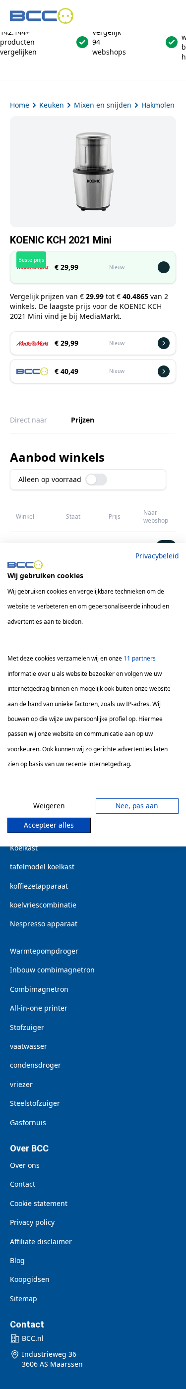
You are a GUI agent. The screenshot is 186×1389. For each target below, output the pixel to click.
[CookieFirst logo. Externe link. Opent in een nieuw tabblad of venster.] (25, 564)
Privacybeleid (157, 555)
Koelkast (24, 847)
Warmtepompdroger (44, 951)
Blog (17, 1260)
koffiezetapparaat (39, 886)
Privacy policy (32, 1222)
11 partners (140, 658)
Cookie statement (38, 1203)
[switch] (96, 479)
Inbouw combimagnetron (52, 969)
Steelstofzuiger (35, 1103)
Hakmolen (158, 105)
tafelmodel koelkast (42, 866)
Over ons (25, 1165)
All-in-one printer (38, 1008)
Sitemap (23, 1298)
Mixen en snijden (102, 105)
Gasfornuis (28, 1122)
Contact (22, 1184)
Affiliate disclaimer (41, 1241)
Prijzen (82, 419)
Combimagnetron (39, 989)
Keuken (51, 105)
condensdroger (35, 1065)
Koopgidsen (30, 1279)
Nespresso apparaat (43, 923)
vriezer (21, 1084)
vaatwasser (28, 1046)
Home (19, 105)
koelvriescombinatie (43, 904)
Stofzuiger (27, 1027)
